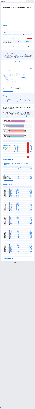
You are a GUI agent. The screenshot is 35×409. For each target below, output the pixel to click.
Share (11, 91)
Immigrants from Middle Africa (6, 145)
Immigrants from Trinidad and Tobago (7, 144)
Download (30, 60)
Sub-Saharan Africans (5, 151)
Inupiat (4, 143)
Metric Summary (5, 25)
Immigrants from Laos (5, 149)
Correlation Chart (5, 26)
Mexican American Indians (6, 150)
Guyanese (4, 146)
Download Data (6, 91)
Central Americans (5, 147)
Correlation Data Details (6, 28)
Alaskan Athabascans (5, 148)
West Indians (4, 157)
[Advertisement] (10, 17)
